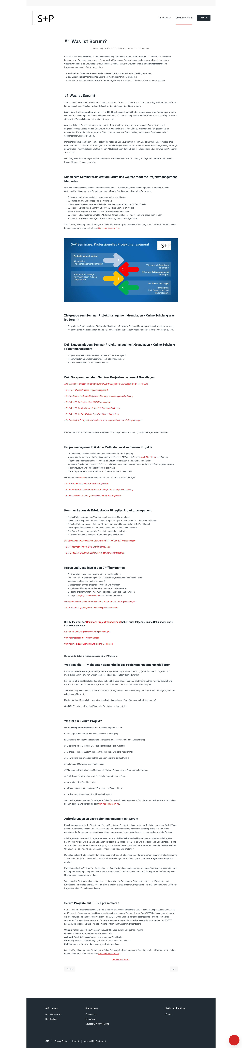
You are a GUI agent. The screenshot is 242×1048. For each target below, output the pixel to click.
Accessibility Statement (95, 1041)
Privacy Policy (61, 1041)
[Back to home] (43, 17)
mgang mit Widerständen (89, 595)
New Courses (164, 17)
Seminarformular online (108, 228)
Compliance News (184, 17)
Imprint (75, 1041)
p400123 (106, 48)
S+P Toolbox (51, 1018)
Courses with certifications (97, 1023)
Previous (70, 969)
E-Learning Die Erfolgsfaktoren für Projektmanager (86, 631)
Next (173, 969)
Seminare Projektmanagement (103, 622)
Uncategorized (143, 48)
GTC (47, 1041)
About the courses (53, 1014)
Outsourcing (90, 1014)
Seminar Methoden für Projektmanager (81, 637)
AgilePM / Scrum (148, 457)
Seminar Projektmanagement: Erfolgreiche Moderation (88, 643)
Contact (204, 17)
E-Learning (90, 1018)
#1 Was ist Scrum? (121, 959)
